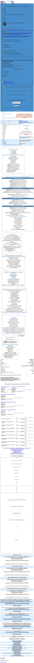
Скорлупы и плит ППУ (14, 33)
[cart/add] (7, 391)
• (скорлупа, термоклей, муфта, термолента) (18, 180)
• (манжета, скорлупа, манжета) (18, 185)
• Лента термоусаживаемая (14, 293)
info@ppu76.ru (5, 76)
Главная (20, 120)
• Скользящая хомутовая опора (13, 283)
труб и (8, 30)
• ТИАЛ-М (4, 128)
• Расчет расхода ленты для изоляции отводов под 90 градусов (13, 54)
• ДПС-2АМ (4, 142)
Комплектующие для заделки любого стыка (18, 216)
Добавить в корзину (22, 143)
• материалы (18, 226)
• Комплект (18, 229)
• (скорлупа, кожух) (18, 199)
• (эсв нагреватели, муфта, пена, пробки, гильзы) (17, 194)
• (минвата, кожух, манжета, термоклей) (17, 207)
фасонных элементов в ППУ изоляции (17, 30)
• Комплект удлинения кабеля (14, 266)
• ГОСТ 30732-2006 (6, 44)
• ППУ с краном (13, 165)
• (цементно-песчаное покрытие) (13, 322)
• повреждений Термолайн (13, 261)
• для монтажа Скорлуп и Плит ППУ (12, 247)
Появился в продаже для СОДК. (16, 14)
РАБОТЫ (3, 84)
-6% (12, 1)
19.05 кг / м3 (3, 410)
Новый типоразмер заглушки (16, 22)
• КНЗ (3, 138)
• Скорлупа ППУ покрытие (12, 236)
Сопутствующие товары (14, 287)
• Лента (18, 224)
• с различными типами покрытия (12, 240)
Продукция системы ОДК (13, 253)
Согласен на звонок (16, 104)
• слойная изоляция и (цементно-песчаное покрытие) (13, 329)
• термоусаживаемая (18, 217)
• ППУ (13, 157)
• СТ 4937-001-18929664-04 (7, 47)
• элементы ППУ (13, 166)
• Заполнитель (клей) (14, 298)
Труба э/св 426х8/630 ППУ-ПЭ (4, 392)
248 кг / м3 (13, 387)
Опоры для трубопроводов (12, 270)
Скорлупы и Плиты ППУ (12, 232)
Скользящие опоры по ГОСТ (17, 451)
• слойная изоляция (13, 319)
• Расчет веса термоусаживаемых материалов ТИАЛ (11, 53)
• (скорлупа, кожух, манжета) (18, 183)
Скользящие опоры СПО (17, 450)
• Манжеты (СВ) (14, 307)
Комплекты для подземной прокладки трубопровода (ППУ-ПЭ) (18, 176)
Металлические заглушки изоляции (17, 453)
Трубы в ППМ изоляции (10, 337)
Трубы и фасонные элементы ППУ (13, 147)
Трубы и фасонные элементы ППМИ (10, 335)
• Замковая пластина (18, 225)
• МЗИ (4, 137)
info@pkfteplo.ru (5, 74)
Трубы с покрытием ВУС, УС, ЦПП (14, 314)
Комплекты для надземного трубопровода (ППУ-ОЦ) (18, 197)
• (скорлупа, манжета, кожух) (18, 202)
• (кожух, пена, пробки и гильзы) (18, 211)
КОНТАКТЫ (4, 56)
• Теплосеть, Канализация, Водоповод (14, 309)
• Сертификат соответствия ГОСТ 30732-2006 (10, 39)
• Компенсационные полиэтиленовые (14, 308)
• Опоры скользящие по (13, 279)
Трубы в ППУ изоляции (13, 149)
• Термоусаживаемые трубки (14, 265)
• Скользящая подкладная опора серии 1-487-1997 (13, 281)
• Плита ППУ (12, 242)
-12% (2, 1)
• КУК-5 (4, 134)
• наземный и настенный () (13, 260)
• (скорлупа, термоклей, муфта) (18, 179)
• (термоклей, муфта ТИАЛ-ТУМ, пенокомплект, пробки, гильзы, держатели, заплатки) (18, 193)
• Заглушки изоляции (14, 291)
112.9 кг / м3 (3, 387)
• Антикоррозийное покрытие (14, 301)
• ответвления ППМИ (10, 352)
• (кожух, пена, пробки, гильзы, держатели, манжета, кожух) (18, 212)
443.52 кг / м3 (3, 395)
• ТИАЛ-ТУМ (5, 125)
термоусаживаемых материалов (8, 36)
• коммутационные (13, 257)
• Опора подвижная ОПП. (13, 276)
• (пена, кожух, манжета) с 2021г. (18, 195)
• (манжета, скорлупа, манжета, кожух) (17, 203)
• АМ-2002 (4, 143)
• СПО (4, 135)
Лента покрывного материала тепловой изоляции (18, 6)
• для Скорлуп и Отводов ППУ (12, 246)
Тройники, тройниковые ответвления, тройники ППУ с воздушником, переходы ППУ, (17, 448)
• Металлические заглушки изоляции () (14, 305)
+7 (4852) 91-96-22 (6, 72)
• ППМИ (10, 347)
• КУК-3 (4, 133)
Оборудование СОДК (17, 452)
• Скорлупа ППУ (12, 235)
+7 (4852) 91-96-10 (6, 71)
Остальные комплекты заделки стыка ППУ (17, 449)
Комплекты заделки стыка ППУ (18, 174)
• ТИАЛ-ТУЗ (5, 126)
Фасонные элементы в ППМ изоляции (10, 344)
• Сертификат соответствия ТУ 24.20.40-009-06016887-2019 (12, 41)
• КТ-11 (4, 130)
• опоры (14, 304)
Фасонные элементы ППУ (23, 121)
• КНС (4, 139)
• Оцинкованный (18, 221)
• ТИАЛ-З (4, 129)
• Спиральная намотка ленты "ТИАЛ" (9, 50)
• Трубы (13, 152)
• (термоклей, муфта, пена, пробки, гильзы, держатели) (18, 189)
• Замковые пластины (14, 297)
